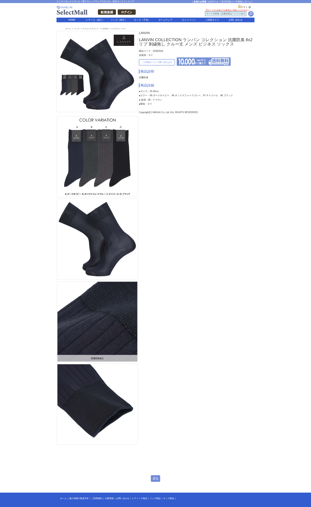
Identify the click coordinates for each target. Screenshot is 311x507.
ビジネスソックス (118, 29)
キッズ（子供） (142, 20)
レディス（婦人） (95, 20)
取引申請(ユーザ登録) (232, 1)
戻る (155, 478)
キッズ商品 (168, 498)
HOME (71, 20)
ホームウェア (165, 20)
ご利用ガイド (212, 20)
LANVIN (105, 29)
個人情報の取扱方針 (79, 498)
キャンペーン (189, 20)
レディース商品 (139, 498)
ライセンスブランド (90, 29)
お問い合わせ (236, 20)
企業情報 (109, 498)
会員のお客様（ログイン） (206, 1)
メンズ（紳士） (119, 20)
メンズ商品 (155, 498)
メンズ (76, 29)
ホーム (248, 1)
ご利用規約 (96, 498)
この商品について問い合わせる (157, 62)
